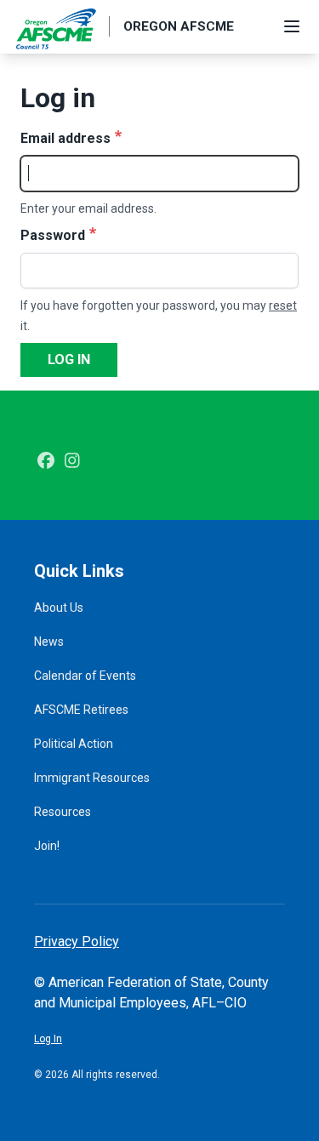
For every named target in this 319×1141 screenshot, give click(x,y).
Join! (47, 846)
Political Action (73, 743)
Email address (65, 138)
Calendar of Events (85, 675)
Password (52, 235)
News (49, 641)
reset (283, 305)
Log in (69, 359)
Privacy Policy (76, 941)
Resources (62, 812)
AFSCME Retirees (81, 709)
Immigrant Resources (92, 777)
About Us (58, 607)
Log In (48, 1039)
